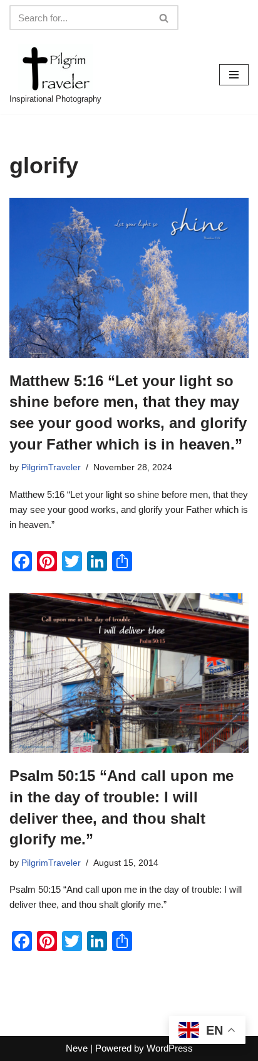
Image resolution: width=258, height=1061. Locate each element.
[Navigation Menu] (234, 74)
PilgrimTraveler (51, 467)
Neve (77, 1048)
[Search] (164, 17)
